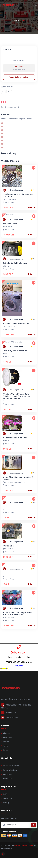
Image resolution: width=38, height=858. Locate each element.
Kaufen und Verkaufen (11, 766)
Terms (5, 746)
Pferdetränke (9, 546)
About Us (6, 733)
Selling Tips (7, 798)
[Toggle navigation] (36, 5)
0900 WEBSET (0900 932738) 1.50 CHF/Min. (16, 706)
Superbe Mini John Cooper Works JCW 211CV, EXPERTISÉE (17, 613)
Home (15, 20)
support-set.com (12, 717)
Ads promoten (8, 774)
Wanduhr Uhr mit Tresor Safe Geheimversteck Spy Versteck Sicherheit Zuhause (16, 396)
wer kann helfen (10, 224)
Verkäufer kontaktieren (20, 77)
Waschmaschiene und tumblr (16, 323)
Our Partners (7, 779)
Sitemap (6, 803)
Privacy (6, 750)
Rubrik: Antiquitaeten (14, 190)
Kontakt (6, 742)
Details (31, 207)
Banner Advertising (10, 770)
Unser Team (7, 737)
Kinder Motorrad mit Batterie (15, 438)
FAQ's (5, 794)
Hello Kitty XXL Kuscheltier (15, 351)
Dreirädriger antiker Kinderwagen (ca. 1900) (18, 195)
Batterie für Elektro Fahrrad (15, 263)
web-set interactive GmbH (23, 846)
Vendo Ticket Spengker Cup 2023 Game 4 (18, 478)
